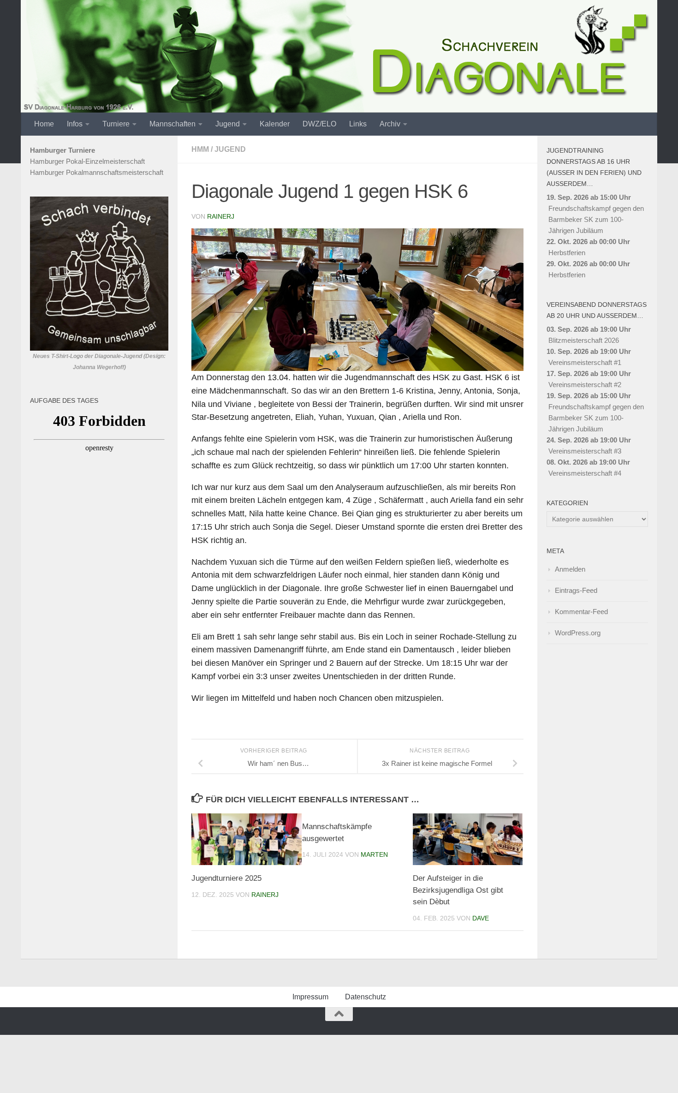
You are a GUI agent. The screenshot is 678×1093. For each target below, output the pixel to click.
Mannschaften (172, 124)
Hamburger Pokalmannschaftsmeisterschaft (96, 172)
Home (44, 124)
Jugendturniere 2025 (226, 878)
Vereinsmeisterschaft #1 (584, 362)
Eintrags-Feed (576, 590)
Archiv (390, 124)
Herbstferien (566, 253)
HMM (200, 149)
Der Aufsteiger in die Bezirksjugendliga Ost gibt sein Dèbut (458, 890)
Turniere (116, 124)
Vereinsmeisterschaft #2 (584, 384)
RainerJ (220, 216)
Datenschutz (365, 997)
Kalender (275, 124)
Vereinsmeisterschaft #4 (584, 473)
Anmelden (570, 569)
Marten (374, 854)
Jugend (227, 124)
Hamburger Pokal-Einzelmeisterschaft (87, 161)
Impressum (310, 997)
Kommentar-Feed (581, 611)
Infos (75, 124)
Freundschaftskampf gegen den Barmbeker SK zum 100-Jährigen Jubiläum (596, 219)
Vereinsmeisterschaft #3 (584, 451)
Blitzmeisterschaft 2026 (583, 340)
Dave (480, 918)
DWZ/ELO (319, 124)
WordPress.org (578, 633)
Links (358, 124)
